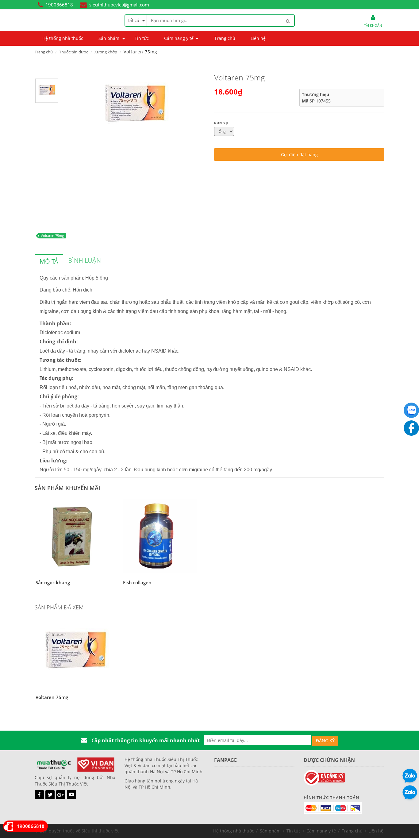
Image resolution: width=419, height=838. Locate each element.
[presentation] (49, 261)
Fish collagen (137, 582)
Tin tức (293, 831)
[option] (47, 92)
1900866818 (59, 5)
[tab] (49, 260)
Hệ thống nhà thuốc (233, 831)
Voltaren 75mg (52, 235)
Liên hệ (375, 831)
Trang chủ (44, 52)
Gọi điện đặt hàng (299, 154)
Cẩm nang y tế (321, 831)
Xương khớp (105, 52)
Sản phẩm (270, 831)
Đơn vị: (221, 123)
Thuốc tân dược (73, 52)
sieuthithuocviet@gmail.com (119, 5)
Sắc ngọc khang (53, 582)
